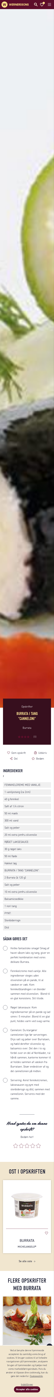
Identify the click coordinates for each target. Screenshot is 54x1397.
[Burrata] (27, 1203)
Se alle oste (25, 1261)
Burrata (27, 1243)
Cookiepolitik (36, 1376)
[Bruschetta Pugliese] (27, 1321)
